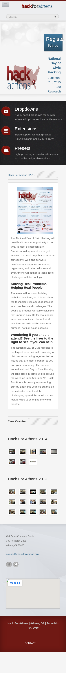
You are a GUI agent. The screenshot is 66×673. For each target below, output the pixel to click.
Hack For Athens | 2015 (21, 174)
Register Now (54, 42)
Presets (22, 148)
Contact (30, 643)
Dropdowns (26, 109)
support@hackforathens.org (22, 553)
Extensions (26, 128)
